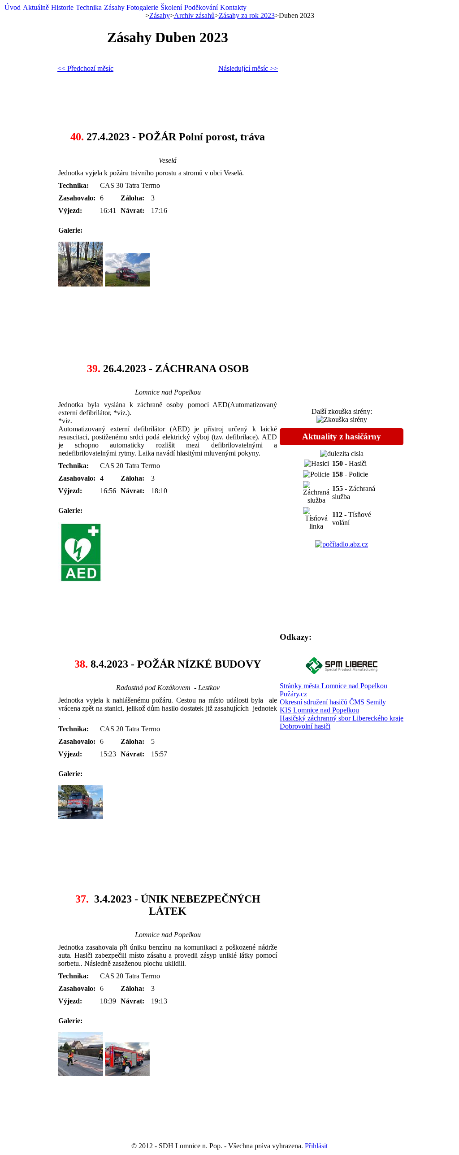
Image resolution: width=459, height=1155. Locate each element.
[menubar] (125, 8)
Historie (62, 7)
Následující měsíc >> (248, 68)
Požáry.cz (293, 694)
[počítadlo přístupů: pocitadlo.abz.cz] (341, 544)
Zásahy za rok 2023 (247, 15)
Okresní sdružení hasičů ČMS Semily (333, 702)
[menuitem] (13, 8)
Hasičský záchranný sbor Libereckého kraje (341, 718)
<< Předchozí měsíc (85, 68)
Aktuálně (36, 7)
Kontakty (233, 7)
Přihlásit (316, 1146)
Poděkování (201, 7)
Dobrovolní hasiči (305, 726)
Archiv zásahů (194, 15)
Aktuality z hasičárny (341, 436)
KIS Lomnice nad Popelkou (319, 710)
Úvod (12, 7)
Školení (171, 7)
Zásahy (114, 7)
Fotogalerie (142, 7)
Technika (89, 7)
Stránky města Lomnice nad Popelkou (333, 686)
